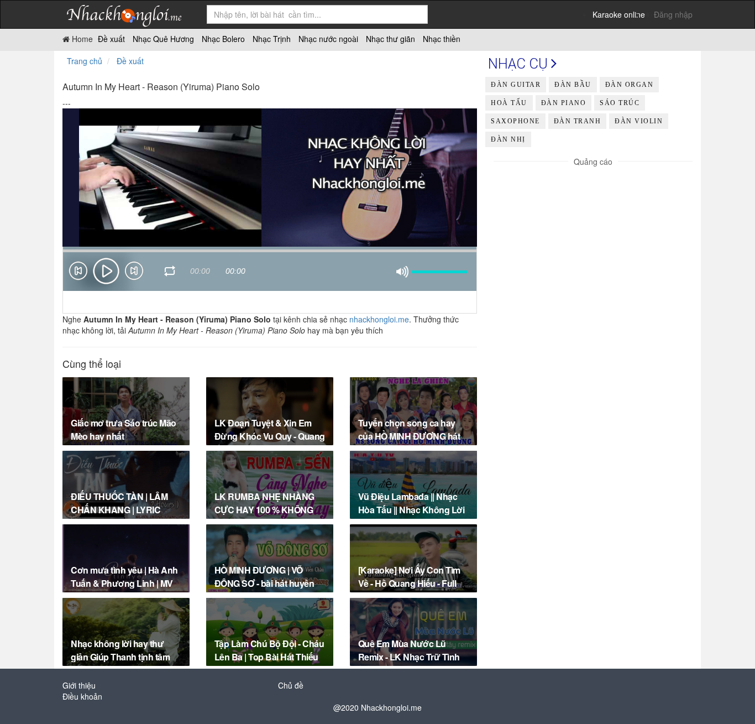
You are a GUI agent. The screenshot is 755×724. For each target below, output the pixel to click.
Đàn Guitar (516, 84)
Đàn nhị (508, 139)
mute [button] (402, 272)
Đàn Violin (639, 121)
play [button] (106, 271)
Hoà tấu (509, 103)
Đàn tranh (577, 121)
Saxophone (515, 121)
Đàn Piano (563, 103)
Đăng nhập (673, 14)
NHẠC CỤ (519, 63)
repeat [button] (170, 272)
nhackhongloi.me (379, 319)
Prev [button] (78, 273)
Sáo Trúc (619, 103)
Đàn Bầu (572, 84)
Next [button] (134, 273)
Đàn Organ (629, 84)
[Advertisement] (593, 244)
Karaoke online (619, 14)
